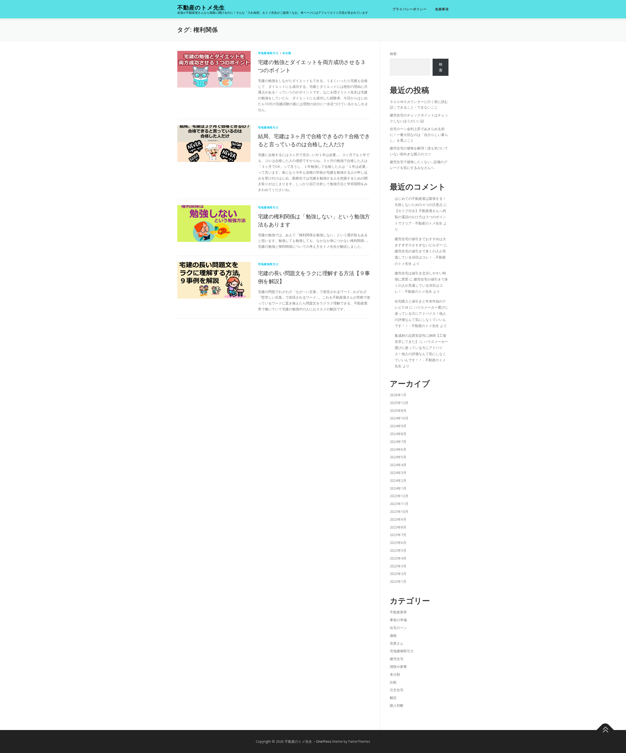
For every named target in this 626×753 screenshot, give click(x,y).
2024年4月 (398, 464)
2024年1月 (398, 488)
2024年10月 (399, 418)
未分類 (286, 53)
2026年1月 (398, 395)
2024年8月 (398, 433)
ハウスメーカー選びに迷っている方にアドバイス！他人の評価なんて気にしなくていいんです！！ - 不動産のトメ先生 (421, 354)
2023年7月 (398, 534)
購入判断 (396, 705)
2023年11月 (399, 503)
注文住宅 (396, 689)
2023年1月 (398, 581)
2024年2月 (398, 480)
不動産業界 (398, 612)
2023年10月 (399, 511)
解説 (393, 697)
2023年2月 (398, 573)
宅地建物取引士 (268, 53)
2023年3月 (398, 566)
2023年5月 (398, 550)
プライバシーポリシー (409, 9)
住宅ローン (398, 627)
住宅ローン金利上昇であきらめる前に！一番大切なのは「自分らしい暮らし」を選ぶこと (419, 134)
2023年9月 (398, 519)
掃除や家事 (398, 666)
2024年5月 (398, 457)
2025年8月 (398, 410)
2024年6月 (398, 449)
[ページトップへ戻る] (605, 730)
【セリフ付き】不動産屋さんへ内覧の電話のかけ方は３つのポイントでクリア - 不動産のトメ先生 (420, 216)
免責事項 (442, 9)
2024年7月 (398, 441)
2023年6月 (398, 542)
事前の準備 (398, 620)
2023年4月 (398, 558)
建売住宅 (396, 658)
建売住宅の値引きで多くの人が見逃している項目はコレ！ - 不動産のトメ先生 (420, 257)
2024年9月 (398, 426)
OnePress (323, 741)
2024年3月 (398, 472)
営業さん (396, 643)
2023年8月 (398, 527)
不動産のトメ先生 (201, 7)
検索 (393, 53)
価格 (393, 635)
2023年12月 (399, 496)
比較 (393, 682)
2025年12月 (399, 402)
